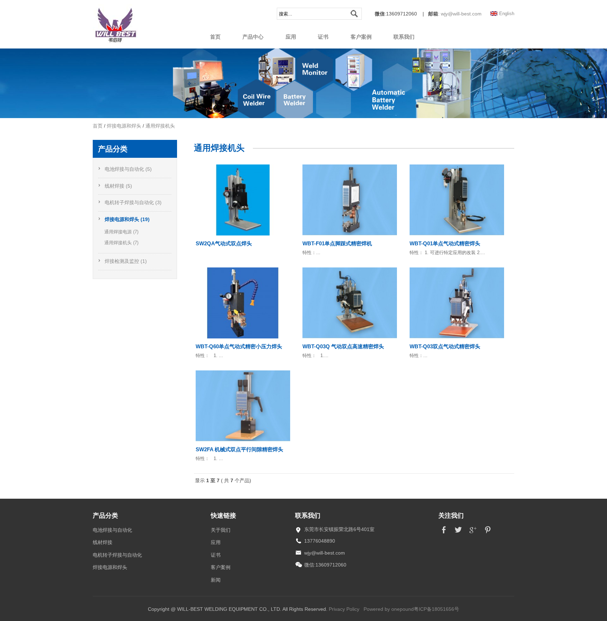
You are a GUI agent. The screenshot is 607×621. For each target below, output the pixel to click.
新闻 (216, 580)
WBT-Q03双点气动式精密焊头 (445, 346)
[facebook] (443, 533)
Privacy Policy (344, 609)
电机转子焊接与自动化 (117, 555)
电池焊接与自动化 (112, 530)
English (506, 13)
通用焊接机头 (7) (121, 242)
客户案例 (361, 37)
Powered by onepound (389, 609)
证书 (323, 37)
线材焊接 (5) (118, 186)
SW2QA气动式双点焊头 (224, 243)
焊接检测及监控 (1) (126, 261)
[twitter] (458, 533)
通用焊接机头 (160, 126)
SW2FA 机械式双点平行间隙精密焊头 (239, 449)
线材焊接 (102, 542)
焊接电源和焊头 (124, 126)
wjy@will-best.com (461, 14)
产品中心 (252, 37)
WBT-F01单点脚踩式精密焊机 (337, 243)
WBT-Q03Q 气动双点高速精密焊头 (343, 346)
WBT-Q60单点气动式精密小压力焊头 (239, 346)
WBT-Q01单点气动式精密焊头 (445, 243)
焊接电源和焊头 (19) (127, 219)
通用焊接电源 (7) (121, 231)
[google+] (473, 533)
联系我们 (404, 37)
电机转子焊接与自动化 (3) (133, 202)
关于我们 (220, 530)
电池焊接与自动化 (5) (128, 169)
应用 (291, 37)
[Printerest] (488, 533)
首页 (215, 37)
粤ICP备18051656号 (436, 609)
